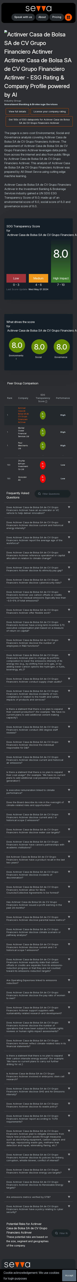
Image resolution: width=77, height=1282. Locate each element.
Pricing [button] (56, 16)
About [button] (42, 16)
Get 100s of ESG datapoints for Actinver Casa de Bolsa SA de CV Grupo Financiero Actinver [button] (39, 121)
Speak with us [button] (23, 16)
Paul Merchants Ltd (23, 446)
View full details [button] (17, 111)
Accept (69, 1275)
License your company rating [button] (50, 111)
